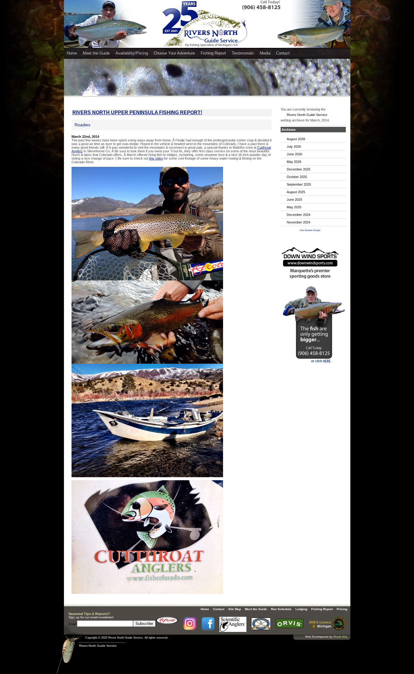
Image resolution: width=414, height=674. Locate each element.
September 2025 (299, 184)
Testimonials (243, 53)
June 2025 (294, 199)
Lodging (301, 609)
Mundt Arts (340, 636)
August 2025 (296, 192)
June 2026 (294, 154)
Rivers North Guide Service (307, 115)
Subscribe (144, 623)
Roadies (82, 124)
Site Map (234, 609)
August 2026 (296, 139)
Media (265, 53)
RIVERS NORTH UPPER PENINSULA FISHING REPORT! (137, 112)
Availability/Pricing (131, 53)
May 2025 (294, 207)
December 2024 (298, 214)
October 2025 (297, 177)
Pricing (342, 609)
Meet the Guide (96, 53)
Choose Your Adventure (174, 53)
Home (72, 53)
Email (72, 624)
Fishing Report (213, 53)
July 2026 (294, 146)
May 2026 (294, 162)
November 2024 (298, 222)
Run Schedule (281, 609)
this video (156, 158)
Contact (283, 53)
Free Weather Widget (310, 230)
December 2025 (298, 169)
